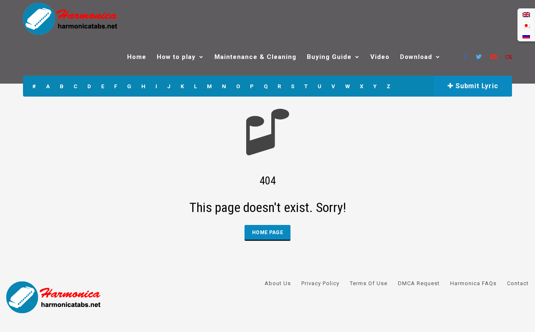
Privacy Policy (320, 283)
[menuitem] (526, 14)
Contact (518, 283)
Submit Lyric (475, 86)
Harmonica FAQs (473, 283)
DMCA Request (419, 283)
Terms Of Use (368, 283)
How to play (176, 57)
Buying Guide (329, 57)
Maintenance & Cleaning (255, 57)
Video (380, 57)
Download (416, 57)
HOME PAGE (267, 232)
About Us (278, 283)
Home (136, 57)
